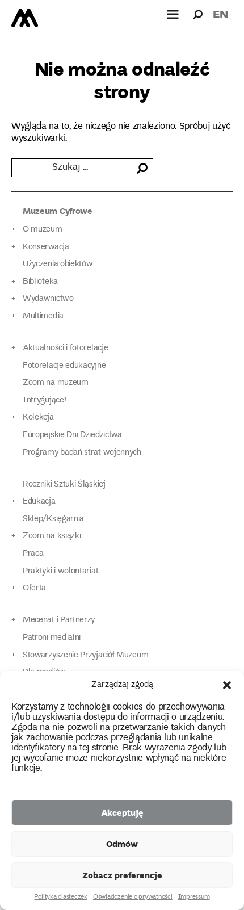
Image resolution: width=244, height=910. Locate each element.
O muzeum (42, 230)
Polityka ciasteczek (60, 897)
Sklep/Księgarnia (53, 519)
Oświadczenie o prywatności (133, 897)
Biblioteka (40, 282)
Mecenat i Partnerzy (59, 620)
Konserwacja (46, 247)
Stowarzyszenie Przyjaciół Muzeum (85, 655)
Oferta (34, 588)
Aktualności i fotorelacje (65, 348)
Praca (33, 554)
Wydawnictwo (48, 299)
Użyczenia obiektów (58, 264)
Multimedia (43, 316)
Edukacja (39, 501)
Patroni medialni (52, 638)
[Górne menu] (173, 14)
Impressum (194, 897)
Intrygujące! (44, 400)
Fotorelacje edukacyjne (64, 366)
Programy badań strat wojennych (82, 453)
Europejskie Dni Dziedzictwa (72, 435)
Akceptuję (122, 812)
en (220, 14)
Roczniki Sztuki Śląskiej (64, 484)
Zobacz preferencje (122, 875)
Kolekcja (38, 417)
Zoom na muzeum (56, 383)
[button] (227, 685)
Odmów (122, 843)
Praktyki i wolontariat (60, 571)
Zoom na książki (52, 536)
